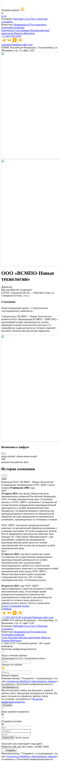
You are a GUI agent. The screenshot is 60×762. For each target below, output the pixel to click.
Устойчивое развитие (12, 27)
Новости (19, 33)
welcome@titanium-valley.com (17, 44)
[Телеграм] (4, 41)
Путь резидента (37, 24)
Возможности (21, 24)
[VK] (9, 41)
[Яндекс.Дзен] (15, 41)
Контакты (29, 33)
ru (2, 16)
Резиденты (7, 30)
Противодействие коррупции (24, 637)
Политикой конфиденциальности (35, 684)
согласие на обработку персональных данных (31, 681)
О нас (17, 30)
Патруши (42, 18)
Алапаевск (7, 21)
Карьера (25, 30)
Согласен (7, 705)
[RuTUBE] (20, 41)
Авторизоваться (10, 687)
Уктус (33, 18)
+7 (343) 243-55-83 (11, 36)
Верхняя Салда (21, 18)
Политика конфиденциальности (18, 649)
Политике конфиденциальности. (22, 700)
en (5, 16)
